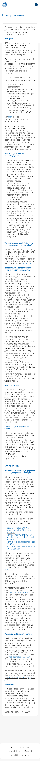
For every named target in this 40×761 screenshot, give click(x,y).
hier (10, 117)
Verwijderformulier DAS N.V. (19, 535)
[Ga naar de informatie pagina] (36, 4)
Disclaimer (15, 755)
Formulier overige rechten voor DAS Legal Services (21, 547)
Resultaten (29, 751)
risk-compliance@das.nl (20, 592)
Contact (25, 755)
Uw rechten (26, 263)
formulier (8, 569)
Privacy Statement (14, 751)
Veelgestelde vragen (20, 747)
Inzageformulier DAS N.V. (18, 528)
